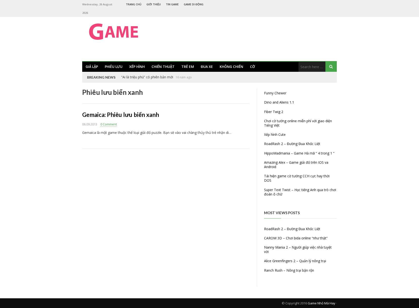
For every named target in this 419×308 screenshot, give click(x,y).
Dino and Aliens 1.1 (279, 102)
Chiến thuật (163, 66)
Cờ (252, 66)
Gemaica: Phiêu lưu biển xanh (120, 114)
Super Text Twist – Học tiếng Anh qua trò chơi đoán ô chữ (300, 191)
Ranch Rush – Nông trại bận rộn (289, 270)
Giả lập (92, 66)
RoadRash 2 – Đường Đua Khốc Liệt (292, 143)
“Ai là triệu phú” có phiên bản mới (147, 77)
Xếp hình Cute (275, 134)
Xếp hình (137, 66)
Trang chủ (133, 4)
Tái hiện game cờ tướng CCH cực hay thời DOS (297, 178)
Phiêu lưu (113, 66)
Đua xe (207, 66)
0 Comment (108, 124)
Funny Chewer (275, 93)
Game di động (193, 4)
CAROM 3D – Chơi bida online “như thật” (296, 238)
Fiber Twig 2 (273, 111)
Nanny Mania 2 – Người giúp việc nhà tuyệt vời (298, 249)
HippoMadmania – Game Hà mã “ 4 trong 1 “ (299, 153)
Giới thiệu (153, 4)
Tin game (172, 4)
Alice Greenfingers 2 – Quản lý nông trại (295, 261)
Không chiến (231, 66)
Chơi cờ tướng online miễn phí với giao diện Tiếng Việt (298, 123)
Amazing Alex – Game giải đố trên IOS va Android (296, 164)
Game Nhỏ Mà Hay (321, 303)
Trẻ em (187, 66)
